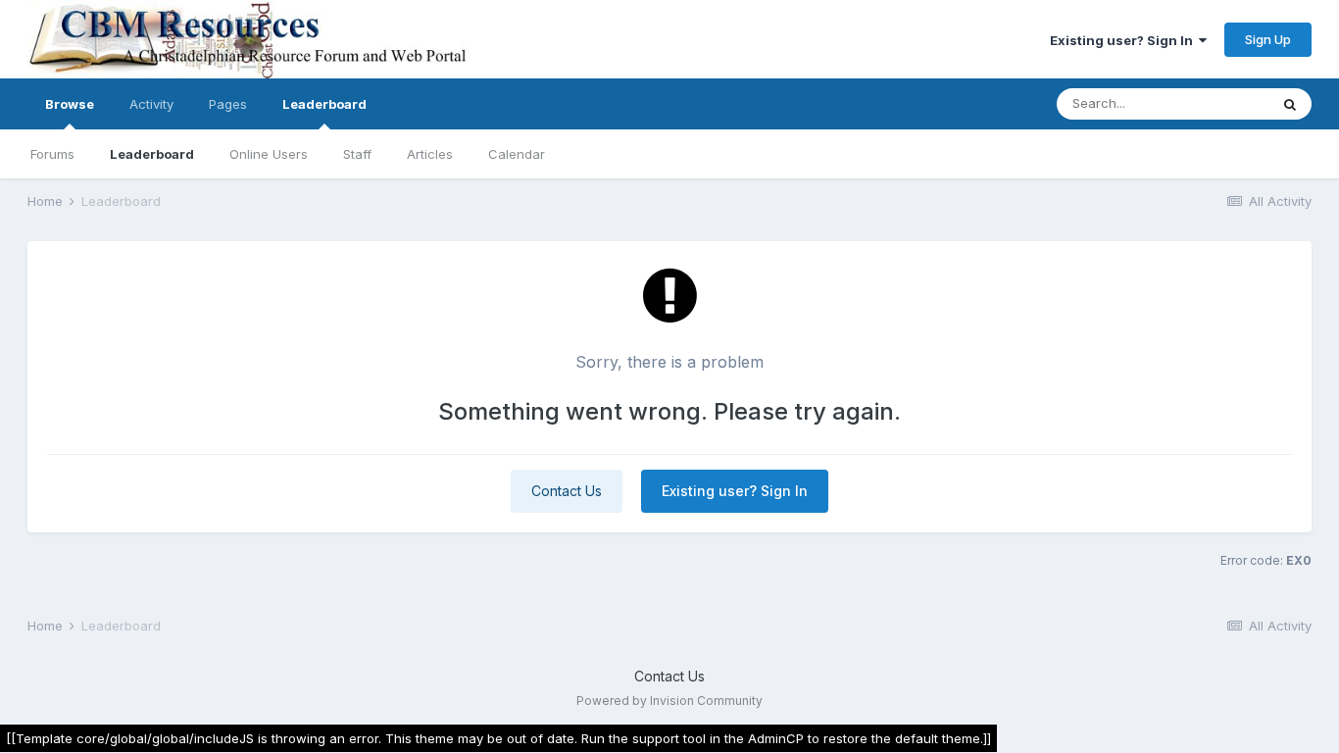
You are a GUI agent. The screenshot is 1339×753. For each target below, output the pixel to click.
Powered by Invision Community (669, 700)
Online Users (268, 154)
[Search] (1290, 104)
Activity (151, 104)
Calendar (516, 154)
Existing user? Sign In (1124, 40)
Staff (357, 154)
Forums (52, 154)
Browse (69, 104)
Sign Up (1268, 39)
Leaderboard (152, 154)
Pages (228, 104)
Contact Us (566, 490)
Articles (430, 154)
